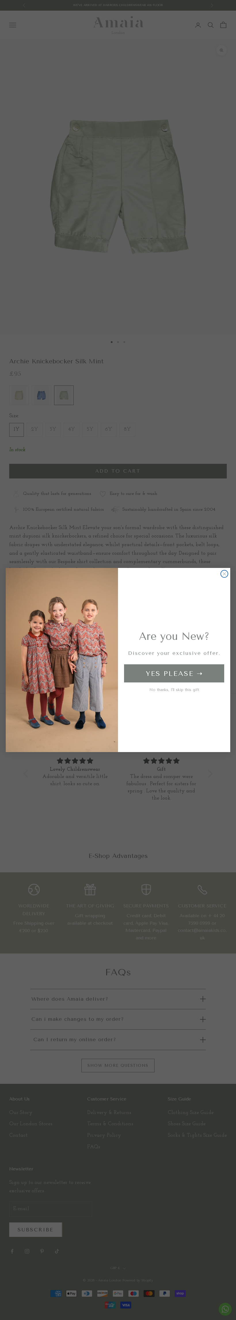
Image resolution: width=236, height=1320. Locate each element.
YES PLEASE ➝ (174, 673)
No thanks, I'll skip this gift (174, 690)
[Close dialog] (224, 573)
